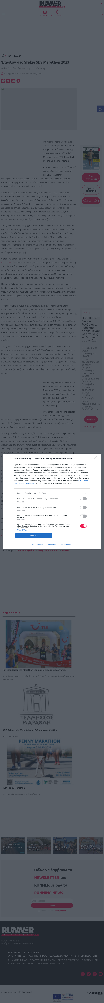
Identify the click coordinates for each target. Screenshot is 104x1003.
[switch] (83, 498)
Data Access (52, 545)
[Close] (95, 458)
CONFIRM (33, 536)
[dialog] (52, 501)
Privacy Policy (66, 545)
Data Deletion (37, 545)
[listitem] (52, 493)
